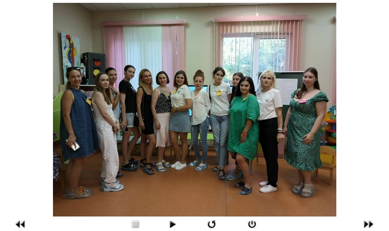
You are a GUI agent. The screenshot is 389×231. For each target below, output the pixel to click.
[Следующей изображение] (368, 223)
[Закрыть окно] (252, 223)
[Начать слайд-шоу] (172, 223)
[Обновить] (211, 223)
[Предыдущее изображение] (20, 223)
